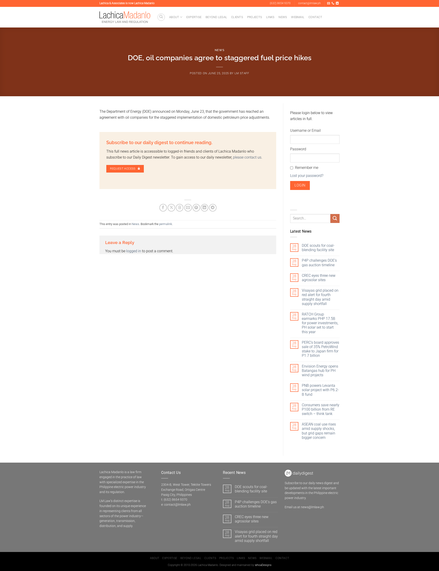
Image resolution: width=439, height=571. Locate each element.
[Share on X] (171, 207)
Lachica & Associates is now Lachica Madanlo (127, 3)
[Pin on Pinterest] (196, 207)
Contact (315, 17)
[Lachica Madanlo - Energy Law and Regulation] (124, 17)
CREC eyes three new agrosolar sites (318, 277)
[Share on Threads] (179, 207)
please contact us (247, 157)
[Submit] (335, 218)
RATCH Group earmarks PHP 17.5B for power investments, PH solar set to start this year (320, 323)
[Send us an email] (328, 3)
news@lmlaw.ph (312, 507)
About (174, 17)
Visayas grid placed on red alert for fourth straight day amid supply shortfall (320, 297)
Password (298, 149)
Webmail (297, 17)
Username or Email (305, 130)
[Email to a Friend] (188, 207)
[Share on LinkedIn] (204, 207)
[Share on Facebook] (163, 207)
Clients (237, 17)
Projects (254, 17)
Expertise (193, 17)
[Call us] (333, 3)
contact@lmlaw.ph (177, 504)
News (282, 17)
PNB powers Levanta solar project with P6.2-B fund (320, 389)
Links (270, 17)
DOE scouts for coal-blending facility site (318, 247)
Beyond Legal (216, 17)
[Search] (161, 17)
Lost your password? (306, 175)
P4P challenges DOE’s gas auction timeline (319, 262)
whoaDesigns (263, 565)
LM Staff (242, 73)
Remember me (306, 167)
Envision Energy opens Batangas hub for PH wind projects (320, 370)
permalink (165, 224)
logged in (133, 251)
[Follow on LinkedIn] (337, 3)
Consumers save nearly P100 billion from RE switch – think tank (320, 409)
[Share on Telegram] (213, 207)
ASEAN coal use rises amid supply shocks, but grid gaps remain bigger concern (319, 431)
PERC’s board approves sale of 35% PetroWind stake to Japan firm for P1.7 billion (320, 349)
